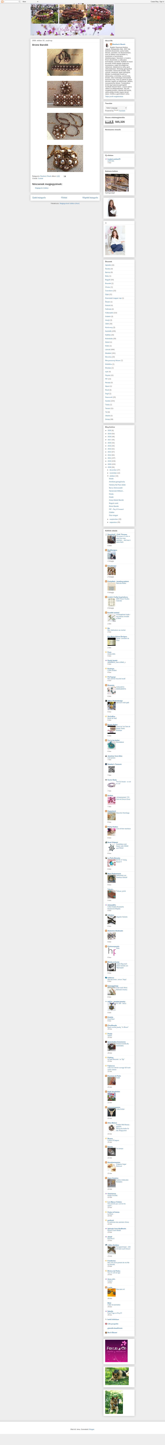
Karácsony (109, 327)
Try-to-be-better (114, 740)
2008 (110, 467)
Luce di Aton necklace (123, 828)
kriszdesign (112, 566)
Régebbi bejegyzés (90, 198)
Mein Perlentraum (114, 874)
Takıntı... (111, 889)
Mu (109, 628)
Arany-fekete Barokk (116, 500)
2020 (110, 430)
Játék (107, 324)
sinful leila (111, 161)
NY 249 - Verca (121, 1003)
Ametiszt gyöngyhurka (117, 482)
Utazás (107, 415)
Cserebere (109, 291)
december (113, 470)
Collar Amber (120, 1109)
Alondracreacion (114, 1162)
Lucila (110, 1287)
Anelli (118, 1078)
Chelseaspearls (113, 946)
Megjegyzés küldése (41, 188)
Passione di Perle (114, 1076)
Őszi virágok (113, 515)
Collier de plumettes (114, 1305)
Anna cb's (111, 1279)
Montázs (108, 368)
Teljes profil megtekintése (114, 96)
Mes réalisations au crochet (116, 630)
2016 (110, 443)
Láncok (107, 349)
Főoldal (64, 198)
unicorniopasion (114, 1107)
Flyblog (110, 1057)
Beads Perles (113, 725)
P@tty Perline (113, 827)
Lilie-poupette (113, 1324)
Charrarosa (112, 1194)
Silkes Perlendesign (115, 701)
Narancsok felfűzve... (116, 491)
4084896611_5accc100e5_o (116, 662)
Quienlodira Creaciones (117, 1042)
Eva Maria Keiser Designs (117, 636)
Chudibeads (112, 1025)
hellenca (111, 978)
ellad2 (110, 1237)
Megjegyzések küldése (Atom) (69, 203)
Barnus (107, 272)
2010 (110, 461)
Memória (108, 357)
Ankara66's (112, 905)
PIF (106, 379)
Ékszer (107, 302)
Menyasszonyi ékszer (112, 360)
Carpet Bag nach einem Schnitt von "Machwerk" (122, 966)
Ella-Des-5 (111, 1238)
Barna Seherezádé (115, 488)
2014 (110, 449)
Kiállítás (108, 335)
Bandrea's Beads (48, 8)
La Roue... (111, 1214)
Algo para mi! (120, 1289)
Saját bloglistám (114, 1091)
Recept (107, 382)
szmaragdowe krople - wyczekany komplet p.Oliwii (123, 616)
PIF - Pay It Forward (116, 509)
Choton (107, 287)
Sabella (110, 1311)
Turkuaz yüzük (121, 891)
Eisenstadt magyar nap (113, 298)
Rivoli (107, 390)
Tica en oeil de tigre (114, 1273)
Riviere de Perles (114, 1271)
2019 (110, 434)
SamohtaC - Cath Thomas (117, 534)
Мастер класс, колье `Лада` (117, 979)
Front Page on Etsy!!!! (115, 1313)
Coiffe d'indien (112, 670)
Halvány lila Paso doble (117, 485)
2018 (110, 437)
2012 (110, 455)
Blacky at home (113, 962)
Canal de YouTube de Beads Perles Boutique (123, 728)
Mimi (109, 1303)
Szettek (40, 178)
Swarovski (108, 397)
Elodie (111, 479)
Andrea (110, 795)
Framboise (112, 1261)
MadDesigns (112, 550)
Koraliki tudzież (113, 613)
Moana (110, 1138)
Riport (107, 386)
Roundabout (120, 742)
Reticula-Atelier (121, 583)
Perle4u (110, 1017)
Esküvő (107, 305)
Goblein (108, 316)
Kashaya (111, 669)
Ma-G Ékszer (112, 1332)
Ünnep (107, 419)
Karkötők (108, 331)
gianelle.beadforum (115, 1328)
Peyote (107, 375)
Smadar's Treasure (115, 764)
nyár (106, 371)
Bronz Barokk (114, 506)
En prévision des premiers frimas (118, 1222)
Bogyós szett (113, 503)
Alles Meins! (112, 1123)
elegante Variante (121, 917)
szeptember (114, 519)
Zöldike (111, 512)
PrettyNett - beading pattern (118, 581)
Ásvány (107, 269)
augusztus (113, 522)
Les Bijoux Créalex (115, 1202)
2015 (110, 446)
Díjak (107, 294)
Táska (107, 404)
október (112, 476)
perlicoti (111, 1220)
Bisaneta (111, 685)
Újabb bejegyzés (39, 198)
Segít (107, 394)
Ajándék (108, 265)
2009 (110, 464)
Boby (107, 276)
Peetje (110, 1034)
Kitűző (107, 342)
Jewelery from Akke (115, 756)
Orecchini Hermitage (122, 813)
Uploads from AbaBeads (117, 1228)
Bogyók (107, 280)
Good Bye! (111, 1019)
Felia (117, 948)
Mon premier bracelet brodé (116, 679)
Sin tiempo (119, 1148)
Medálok (108, 353)
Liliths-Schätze (113, 1245)
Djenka (110, 1147)
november (113, 473)
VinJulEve (111, 716)
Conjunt (110, 1281)
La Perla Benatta (114, 858)
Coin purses (111, 758)
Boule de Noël (112, 718)
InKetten (111, 915)
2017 (110, 440)
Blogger (91, 1429)
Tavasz (107, 408)
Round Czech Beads (114, 1230)
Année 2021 (111, 654)
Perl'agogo (112, 677)
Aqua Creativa (113, 1178)
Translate (122, 111)
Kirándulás (109, 338)
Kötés (107, 346)
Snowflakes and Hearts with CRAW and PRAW (122, 846)
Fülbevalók (109, 313)
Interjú (107, 320)
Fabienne (111, 1066)
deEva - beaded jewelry (116, 1001)
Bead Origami (113, 842)
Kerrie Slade (112, 780)
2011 (109, 458)
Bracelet (108, 283)
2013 (110, 452)
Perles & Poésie (113, 1212)
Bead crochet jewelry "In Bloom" (118, 1027)
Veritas (110, 1035)
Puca (109, 652)
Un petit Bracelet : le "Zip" (116, 1059)
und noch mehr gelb (122, 702)
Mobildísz (108, 364)
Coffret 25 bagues (113, 1140)
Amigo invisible (112, 1195)
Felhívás (108, 309)
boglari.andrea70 (114, 159)
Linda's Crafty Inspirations (118, 597)
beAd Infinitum (113, 1319)
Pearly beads (112, 660)
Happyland (112, 811)
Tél (106, 412)
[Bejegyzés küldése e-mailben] (64, 176)
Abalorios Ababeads (115, 931)
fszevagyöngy (113, 986)
